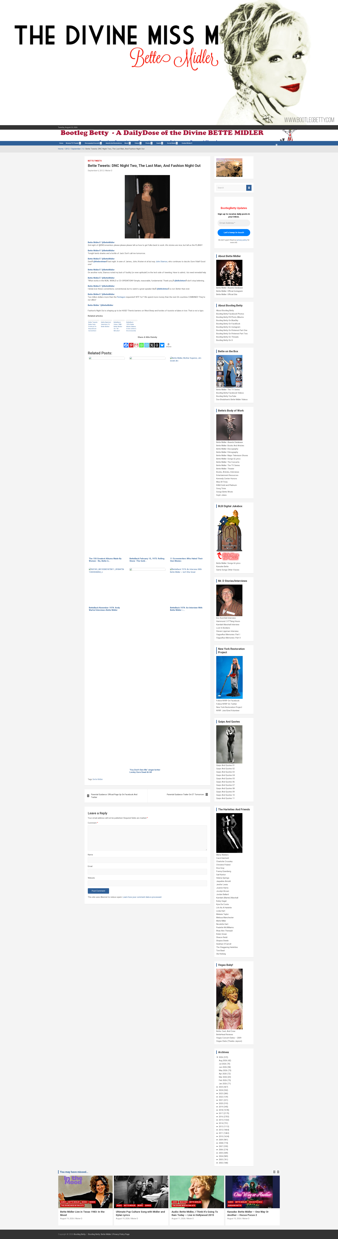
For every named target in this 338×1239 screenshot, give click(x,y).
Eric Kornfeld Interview (226, 618)
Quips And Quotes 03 (225, 772)
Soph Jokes (221, 495)
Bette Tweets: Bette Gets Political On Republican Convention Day (93, 326)
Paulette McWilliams (225, 927)
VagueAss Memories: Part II (228, 638)
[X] (151, 343)
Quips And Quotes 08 (225, 788)
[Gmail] (136, 343)
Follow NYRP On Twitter (226, 704)
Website (91, 878)
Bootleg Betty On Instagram (228, 327)
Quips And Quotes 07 (225, 785)
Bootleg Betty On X (224, 340)
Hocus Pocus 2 (255, 1202)
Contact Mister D (187, 143)
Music (126, 143)
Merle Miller (221, 921)
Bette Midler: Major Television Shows (232, 455)
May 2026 (223, 1070)
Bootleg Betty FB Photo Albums (230, 317)
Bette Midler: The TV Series (228, 389)
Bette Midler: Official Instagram (229, 291)
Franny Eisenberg (223, 871)
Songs (92, 1202)
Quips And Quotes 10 (225, 795)
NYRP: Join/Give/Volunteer (228, 710)
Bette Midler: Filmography (227, 452)
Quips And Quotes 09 (225, 792)
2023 (221, 1093)
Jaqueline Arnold (223, 881)
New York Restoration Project (229, 707)
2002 (221, 1163)
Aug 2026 (223, 1060)
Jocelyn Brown (222, 891)
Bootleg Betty (80, 1234)
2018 (221, 1110)
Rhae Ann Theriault (224, 931)
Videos (137, 143)
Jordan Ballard (222, 894)
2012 (221, 1130)
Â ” (101, 242)
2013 (221, 1126)
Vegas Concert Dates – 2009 (228, 1038)
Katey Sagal (221, 901)
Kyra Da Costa (222, 904)
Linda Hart (220, 911)
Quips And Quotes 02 (225, 768)
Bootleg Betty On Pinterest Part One (231, 330)
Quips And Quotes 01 (225, 765)
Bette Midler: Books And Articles (230, 445)
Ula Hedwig (221, 954)
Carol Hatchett (222, 858)
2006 (221, 1149)
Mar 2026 (223, 1077)
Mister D (108, 171)
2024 (221, 1090)
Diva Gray (220, 868)
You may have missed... (74, 1172)
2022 (221, 1097)
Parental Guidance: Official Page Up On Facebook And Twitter (114, 795)
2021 (221, 1100)
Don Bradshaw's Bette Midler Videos (232, 399)
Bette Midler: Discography (227, 449)
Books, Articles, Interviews (227, 472)
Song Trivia (221, 488)
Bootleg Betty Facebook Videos (230, 393)
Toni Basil (220, 950)
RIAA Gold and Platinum (226, 485)
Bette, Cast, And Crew (225, 1031)
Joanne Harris (222, 888)
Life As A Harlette (224, 907)
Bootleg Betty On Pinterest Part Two (232, 333)
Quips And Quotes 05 (225, 778)
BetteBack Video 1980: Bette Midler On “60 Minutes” (118, 326)
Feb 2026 (223, 1080)
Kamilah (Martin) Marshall (227, 898)
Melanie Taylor (222, 914)
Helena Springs (222, 878)
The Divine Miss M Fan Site (72, 1205)
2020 (221, 1103)
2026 (221, 1057)
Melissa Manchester (225, 917)
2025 (221, 1087)
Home (61, 143)
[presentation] (274, 1172)
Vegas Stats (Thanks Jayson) (229, 1041)
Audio (63, 1202)
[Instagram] (146, 343)
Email (90, 866)
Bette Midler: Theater (225, 468)
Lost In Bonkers (223, 628)
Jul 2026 (222, 1064)
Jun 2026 (223, 1067)
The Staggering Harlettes (227, 947)
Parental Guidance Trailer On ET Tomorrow (185, 794)
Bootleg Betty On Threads (227, 337)
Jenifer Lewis (222, 884)
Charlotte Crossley (224, 861)
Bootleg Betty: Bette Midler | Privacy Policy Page (109, 1234)
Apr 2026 (223, 1074)
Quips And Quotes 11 (225, 798)
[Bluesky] (162, 343)
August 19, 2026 (67, 1218)
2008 (221, 1143)
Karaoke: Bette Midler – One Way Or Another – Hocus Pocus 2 (248, 1213)
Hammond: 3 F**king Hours (228, 621)
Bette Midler (98, 779)
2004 (221, 1156)
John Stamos (161, 261)
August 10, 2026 (234, 1218)
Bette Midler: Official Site (226, 294)
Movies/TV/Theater (72, 143)
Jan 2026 (223, 1083)
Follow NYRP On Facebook (227, 700)
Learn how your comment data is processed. (142, 897)
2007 (221, 1146)
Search (249, 188)
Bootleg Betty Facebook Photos (230, 314)
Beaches (183, 1202)
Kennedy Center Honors (226, 478)
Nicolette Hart (222, 924)
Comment (93, 823)
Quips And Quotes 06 (225, 782)
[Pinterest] (131, 343)
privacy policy (242, 240)
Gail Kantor (221, 874)
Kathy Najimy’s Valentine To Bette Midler (106, 324)
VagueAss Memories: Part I (228, 634)
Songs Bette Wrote (224, 492)
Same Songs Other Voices (227, 570)
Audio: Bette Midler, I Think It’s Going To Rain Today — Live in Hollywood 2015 (195, 1213)
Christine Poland (223, 865)
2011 (221, 1133)
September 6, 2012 (96, 171)
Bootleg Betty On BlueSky (227, 320)
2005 (221, 1153)
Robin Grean (221, 934)
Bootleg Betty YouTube (226, 396)
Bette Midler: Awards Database (229, 288)
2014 (221, 1123)
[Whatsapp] (141, 343)
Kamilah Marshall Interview (227, 624)
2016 (221, 1116)
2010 (221, 1136)
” (100, 305)
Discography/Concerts (92, 143)
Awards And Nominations (114, 143)
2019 (221, 1107)
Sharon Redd (221, 937)
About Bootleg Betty (225, 310)
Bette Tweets (95, 161)
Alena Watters (222, 855)
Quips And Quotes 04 (225, 775)
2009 (221, 1140)
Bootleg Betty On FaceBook (228, 324)
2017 (221, 1113)
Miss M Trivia (221, 482)
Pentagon (121, 297)
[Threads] (157, 343)
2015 (221, 1120)
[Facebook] (126, 343)
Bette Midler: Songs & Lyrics (228, 459)
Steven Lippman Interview (227, 631)
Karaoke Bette (222, 566)
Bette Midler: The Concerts (227, 462)
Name (90, 855)
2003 (221, 1159)
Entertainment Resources (227, 475)
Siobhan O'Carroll (223, 944)
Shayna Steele (222, 940)
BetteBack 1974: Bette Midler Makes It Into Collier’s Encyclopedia (131, 326)
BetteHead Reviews (224, 1034)
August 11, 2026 (178, 1218)
